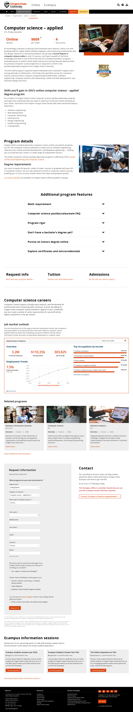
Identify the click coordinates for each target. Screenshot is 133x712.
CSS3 (113, 711)
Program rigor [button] (36, 222)
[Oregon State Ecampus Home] (42, 5)
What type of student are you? (20, 500)
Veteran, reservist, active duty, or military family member (25, 582)
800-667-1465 (9, 706)
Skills (27, 432)
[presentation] (122, 4)
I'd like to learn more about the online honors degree (29, 602)
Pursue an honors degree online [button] (48, 241)
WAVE (117, 711)
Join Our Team (41, 697)
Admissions (36, 12)
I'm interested (12, 670)
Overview (8, 16)
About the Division (72, 694)
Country (12, 542)
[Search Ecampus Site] (118, 4)
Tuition (46, 12)
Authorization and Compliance (45, 701)
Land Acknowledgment (11, 708)
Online (35, 5)
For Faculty (102, 701)
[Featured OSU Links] (122, 4)
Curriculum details (12, 178)
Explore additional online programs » (17, 454)
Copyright (101, 695)
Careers (26, 16)
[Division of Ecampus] (127, 4)
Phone (11, 550)
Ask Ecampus (40, 696)
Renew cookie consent (43, 704)
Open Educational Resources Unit (76, 701)
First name (13, 512)
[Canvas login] (115, 693)
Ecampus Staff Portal (106, 706)
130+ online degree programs (18, 695)
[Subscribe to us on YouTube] (104, 691)
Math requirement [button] (39, 204)
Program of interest (16, 492)
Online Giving (40, 699)
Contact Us (33, 16)
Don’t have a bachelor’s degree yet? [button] (50, 232)
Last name (13, 527)
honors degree (27, 597)
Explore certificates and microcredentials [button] (54, 251)
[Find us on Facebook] (108, 691)
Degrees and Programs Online (75, 697)
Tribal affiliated (16, 586)
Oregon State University (113, 695)
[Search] (118, 4)
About (12, 12)
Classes (53, 12)
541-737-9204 (18, 706)
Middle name (13, 520)
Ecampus (50, 5)
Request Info (83, 12)
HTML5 (109, 711)
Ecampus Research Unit (73, 699)
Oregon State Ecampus (11, 699)
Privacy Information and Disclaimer (107, 697)
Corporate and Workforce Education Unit (78, 703)
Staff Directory (71, 704)
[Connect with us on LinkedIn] (100, 691)
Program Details (17, 16)
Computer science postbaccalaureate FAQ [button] (54, 213)
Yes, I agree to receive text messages (24, 571)
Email (11, 535)
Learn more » (10, 446)
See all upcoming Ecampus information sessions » (22, 678)
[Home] (6, 12)
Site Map (39, 703)
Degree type (13, 484)
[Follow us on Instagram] (112, 691)
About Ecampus (71, 696)
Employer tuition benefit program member (26, 589)
